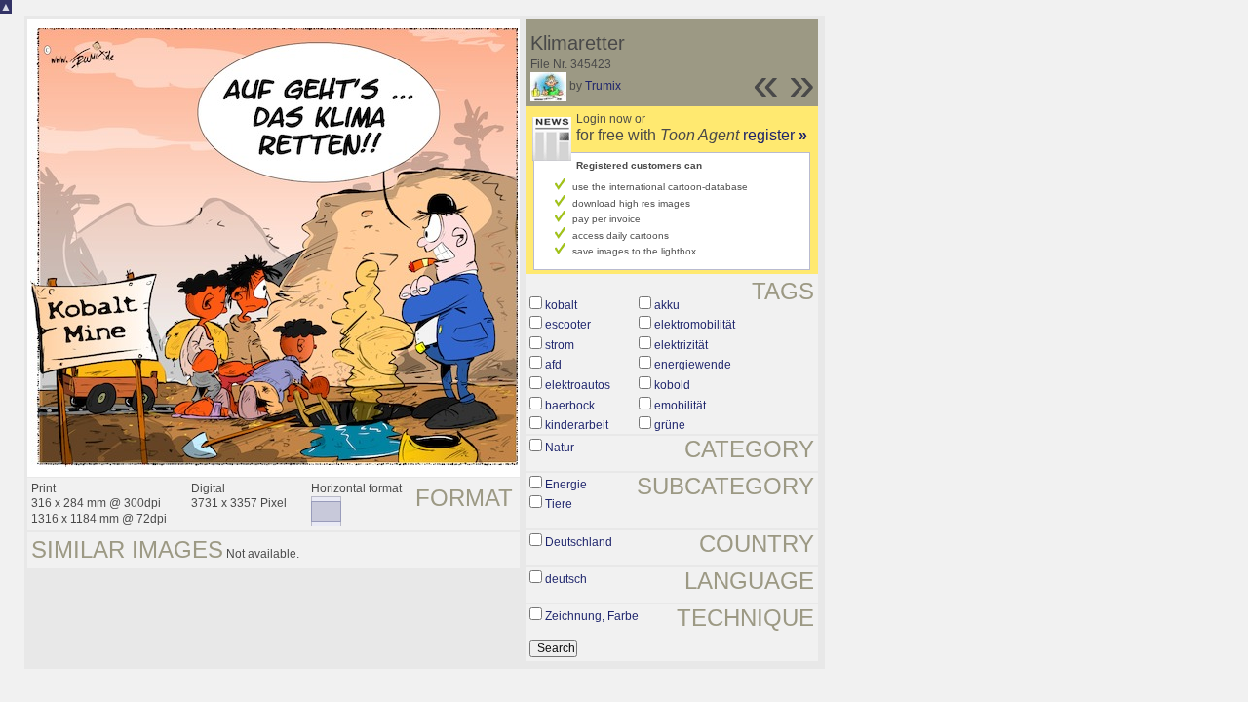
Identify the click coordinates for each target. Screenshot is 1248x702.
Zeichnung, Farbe (592, 616)
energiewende (692, 364)
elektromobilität (694, 325)
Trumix (603, 86)
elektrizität (681, 345)
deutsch (566, 579)
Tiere (558, 504)
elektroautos (577, 385)
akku (667, 305)
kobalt (561, 305)
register (775, 135)
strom (559, 345)
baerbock (570, 405)
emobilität (680, 405)
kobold (672, 385)
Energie (566, 484)
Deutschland (578, 542)
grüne (669, 425)
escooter (568, 325)
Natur (559, 447)
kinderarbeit (576, 425)
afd (553, 364)
